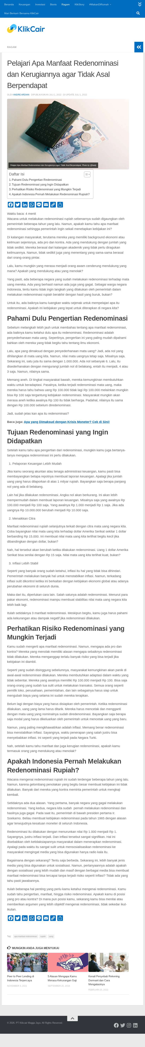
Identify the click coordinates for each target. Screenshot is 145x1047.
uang (51, 936)
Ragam (66, 4)
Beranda (9, 4)
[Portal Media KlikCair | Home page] (26, 28)
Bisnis (53, 4)
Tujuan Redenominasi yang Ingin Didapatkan (40, 184)
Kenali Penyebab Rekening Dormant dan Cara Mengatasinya (104, 980)
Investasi (40, 4)
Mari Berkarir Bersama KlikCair (21, 13)
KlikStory (79, 4)
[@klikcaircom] (116, 1025)
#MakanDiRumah (99, 4)
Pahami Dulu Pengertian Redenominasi (37, 179)
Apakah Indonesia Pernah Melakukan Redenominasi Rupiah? (51, 194)
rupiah (43, 936)
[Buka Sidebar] (138, 47)
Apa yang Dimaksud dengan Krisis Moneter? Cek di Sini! (67, 422)
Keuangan (24, 4)
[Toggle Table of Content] (85, 174)
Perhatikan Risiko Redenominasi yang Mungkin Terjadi (46, 189)
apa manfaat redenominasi (25, 936)
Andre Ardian (21, 94)
